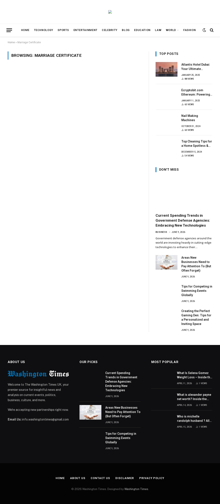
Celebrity (110, 30)
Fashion (189, 30)
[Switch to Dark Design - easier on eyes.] (204, 30)
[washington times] (110, 12)
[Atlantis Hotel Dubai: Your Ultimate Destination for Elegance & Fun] (166, 69)
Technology (43, 30)
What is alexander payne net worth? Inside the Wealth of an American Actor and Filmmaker (194, 397)
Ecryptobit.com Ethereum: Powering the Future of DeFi (195, 92)
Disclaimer (124, 478)
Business (161, 232)
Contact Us (100, 478)
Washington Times (136, 489)
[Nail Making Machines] (166, 120)
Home (25, 30)
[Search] (211, 30)
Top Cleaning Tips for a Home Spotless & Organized (196, 144)
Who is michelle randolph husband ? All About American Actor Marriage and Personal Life (193, 419)
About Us (77, 478)
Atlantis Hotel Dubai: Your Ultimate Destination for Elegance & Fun (195, 67)
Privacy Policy (151, 478)
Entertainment (85, 30)
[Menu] (9, 30)
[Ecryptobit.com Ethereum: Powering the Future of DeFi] (166, 95)
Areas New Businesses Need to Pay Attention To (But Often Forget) (196, 264)
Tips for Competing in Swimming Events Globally (196, 291)
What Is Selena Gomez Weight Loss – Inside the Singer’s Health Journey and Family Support (194, 375)
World (171, 30)
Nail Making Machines (189, 118)
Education (142, 30)
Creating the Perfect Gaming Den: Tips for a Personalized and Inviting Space (196, 317)
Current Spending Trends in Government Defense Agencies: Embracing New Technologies (183, 220)
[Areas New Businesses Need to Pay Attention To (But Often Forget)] (166, 262)
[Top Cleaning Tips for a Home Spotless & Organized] (166, 146)
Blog (126, 30)
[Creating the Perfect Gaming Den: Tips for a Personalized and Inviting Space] (166, 315)
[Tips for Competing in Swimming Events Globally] (166, 291)
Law (158, 30)
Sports (63, 30)
